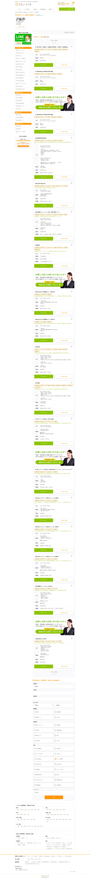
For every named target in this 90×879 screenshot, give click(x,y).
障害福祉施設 (59, 730)
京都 (54, 809)
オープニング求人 (60, 769)
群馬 (38, 809)
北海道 (48, 814)
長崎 (29, 826)
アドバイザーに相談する (66, 9)
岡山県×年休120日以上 (20, 72)
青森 (58, 814)
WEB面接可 (59, 785)
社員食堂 (38, 740)
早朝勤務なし (38, 785)
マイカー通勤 (69, 842)
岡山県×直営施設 (19, 66)
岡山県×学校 (18, 108)
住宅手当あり (59, 764)
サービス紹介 (27, 9)
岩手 (61, 814)
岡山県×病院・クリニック (21, 94)
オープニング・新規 (51, 842)
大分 (32, 826)
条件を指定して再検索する (69, 32)
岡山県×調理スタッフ (20, 120)
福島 (55, 814)
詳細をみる (20, 26)
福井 (34, 819)
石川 (25, 819)
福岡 (18, 826)
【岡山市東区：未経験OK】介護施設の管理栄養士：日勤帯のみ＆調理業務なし (20, 19)
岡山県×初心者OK (19, 86)
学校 (57, 735)
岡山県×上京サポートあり (21, 61)
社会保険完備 (38, 748)
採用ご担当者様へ (68, 856)
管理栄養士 (53, 838)
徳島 (70, 819)
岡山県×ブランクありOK (20, 83)
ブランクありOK (39, 753)
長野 (21, 819)
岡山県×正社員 (18, 126)
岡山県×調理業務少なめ (20, 75)
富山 (28, 819)
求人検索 (35, 9)
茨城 (32, 809)
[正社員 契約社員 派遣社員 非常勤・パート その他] (53, 698)
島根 (57, 819)
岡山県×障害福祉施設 (20, 103)
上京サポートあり (39, 779)
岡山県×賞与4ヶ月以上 (20, 64)
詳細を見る (63, 65)
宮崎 (35, 826)
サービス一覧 (71, 871)
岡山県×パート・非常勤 (20, 131)
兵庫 (51, 809)
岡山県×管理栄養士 (19, 117)
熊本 (21, 826)
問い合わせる (44, 64)
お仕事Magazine (43, 9)
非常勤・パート (25, 838)
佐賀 (38, 826)
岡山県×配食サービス (20, 106)
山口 (54, 819)
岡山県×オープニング (20, 50)
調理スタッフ (38, 717)
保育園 (37, 730)
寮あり (58, 774)
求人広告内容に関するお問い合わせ (32, 863)
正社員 (19, 838)
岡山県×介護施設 (19, 97)
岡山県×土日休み (19, 69)
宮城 (52, 814)
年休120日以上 (50, 846)
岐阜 (25, 814)
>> (54, 42)
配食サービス (38, 735)
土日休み (58, 753)
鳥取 (60, 819)
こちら (42, 15)
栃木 (35, 809)
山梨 (31, 819)
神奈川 (22, 809)
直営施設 (38, 769)
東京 (18, 809)
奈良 (60, 809)
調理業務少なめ (59, 779)
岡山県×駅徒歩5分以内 (20, 89)
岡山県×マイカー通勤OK (20, 58)
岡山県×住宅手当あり (20, 52)
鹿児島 (25, 826)
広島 (48, 819)
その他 (58, 717)
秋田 (68, 814)
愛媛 (63, 819)
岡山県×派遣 (18, 128)
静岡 (21, 814)
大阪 (48, 809)
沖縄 (41, 826)
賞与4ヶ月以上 (39, 764)
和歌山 (64, 809)
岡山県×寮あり (18, 55)
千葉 (29, 809)
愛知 (18, 814)
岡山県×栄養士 (18, 114)
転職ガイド (51, 9)
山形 (64, 814)
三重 (28, 814)
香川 (67, 819)
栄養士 (48, 838)
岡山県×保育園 (18, 100)
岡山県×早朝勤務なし (20, 77)
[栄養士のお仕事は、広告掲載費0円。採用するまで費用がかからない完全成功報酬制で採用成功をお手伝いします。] (23, 147)
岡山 (51, 819)
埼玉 (25, 809)
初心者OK (58, 748)
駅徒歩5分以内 (39, 774)
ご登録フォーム (61, 856)
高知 (48, 821)
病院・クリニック (37, 842)
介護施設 (19, 844)
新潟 (18, 819)
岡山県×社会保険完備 (20, 80)
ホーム (19, 9)
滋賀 (57, 809)
